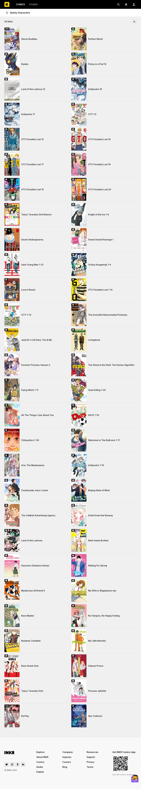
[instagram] (12, 764)
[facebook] (17, 764)
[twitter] (6, 764)
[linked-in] (23, 764)
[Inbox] (126, 4)
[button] (118, 4)
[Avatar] (134, 4)
